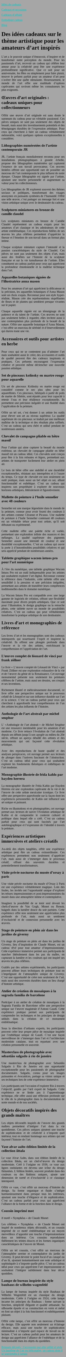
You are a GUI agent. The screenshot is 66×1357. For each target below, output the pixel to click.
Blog (4, 25)
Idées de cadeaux (11, 4)
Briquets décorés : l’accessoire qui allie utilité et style (31, 1347)
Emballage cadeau (12, 20)
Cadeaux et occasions (13, 9)
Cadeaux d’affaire (11, 14)
